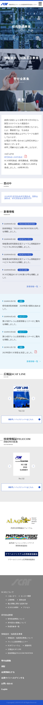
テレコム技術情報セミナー (18, 642)
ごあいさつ (12, 596)
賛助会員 (22, 600)
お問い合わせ (7, 684)
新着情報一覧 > (34, 286)
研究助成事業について (16, 619)
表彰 (3, 666)
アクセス (26, 607)
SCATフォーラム (14, 645)
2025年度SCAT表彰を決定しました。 (18, 353)
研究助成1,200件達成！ (14, 157)
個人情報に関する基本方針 (18, 604)
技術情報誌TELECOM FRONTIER (20, 653)
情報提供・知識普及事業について (20, 638)
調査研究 (28, 645)
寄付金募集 (6, 661)
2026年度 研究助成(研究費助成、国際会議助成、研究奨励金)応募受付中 (21, 197)
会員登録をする (8, 672)
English (4, 689)
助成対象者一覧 (13, 626)
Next (33, 398)
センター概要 (26, 596)
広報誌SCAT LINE (14, 649)
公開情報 (11, 600)
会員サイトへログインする (12, 678)
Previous (9, 398)
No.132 (21, 479)
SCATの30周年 (13, 607)
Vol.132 (21, 411)
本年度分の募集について (17, 623)
